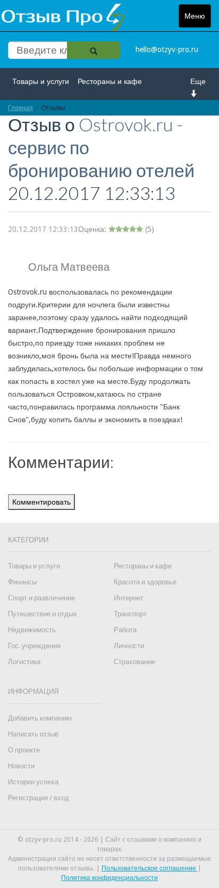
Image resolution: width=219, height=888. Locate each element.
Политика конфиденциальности (109, 878)
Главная (20, 108)
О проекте (24, 750)
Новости (21, 766)
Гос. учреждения (34, 646)
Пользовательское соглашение (150, 868)
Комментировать (41, 502)
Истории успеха (33, 782)
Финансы (22, 582)
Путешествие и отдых (42, 614)
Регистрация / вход (38, 798)
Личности (129, 646)
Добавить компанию (40, 718)
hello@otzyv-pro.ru (167, 49)
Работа (125, 630)
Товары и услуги (40, 81)
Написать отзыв (33, 734)
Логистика (24, 662)
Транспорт (130, 614)
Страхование (134, 662)
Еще (198, 81)
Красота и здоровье (145, 582)
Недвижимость (32, 630)
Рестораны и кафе (110, 81)
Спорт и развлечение (41, 598)
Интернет (129, 598)
